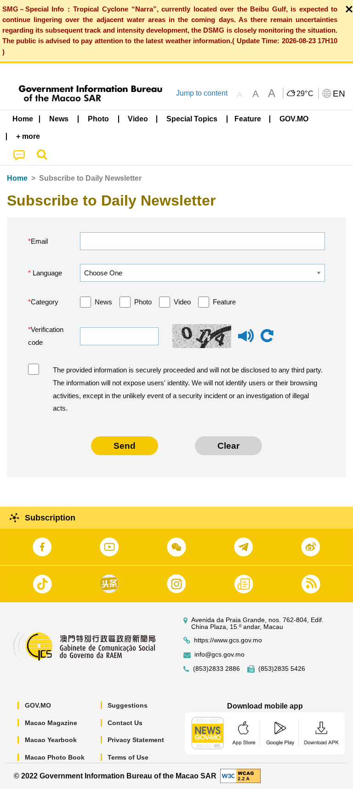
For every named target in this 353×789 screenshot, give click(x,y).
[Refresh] (267, 336)
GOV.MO (38, 705)
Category (44, 302)
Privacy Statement (136, 739)
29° (305, 93)
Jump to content (202, 93)
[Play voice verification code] (246, 340)
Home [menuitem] (22, 119)
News (103, 302)
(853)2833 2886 (216, 668)
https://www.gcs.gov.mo (228, 640)
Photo (143, 302)
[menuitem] (59, 119)
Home (17, 178)
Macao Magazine (51, 722)
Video (182, 302)
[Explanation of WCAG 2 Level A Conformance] (240, 775)
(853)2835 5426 (281, 668)
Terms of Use (128, 757)
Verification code (45, 336)
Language (46, 273)
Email (39, 241)
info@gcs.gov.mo (219, 654)
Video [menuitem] (138, 119)
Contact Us (125, 722)
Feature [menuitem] (247, 119)
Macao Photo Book (55, 757)
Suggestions (128, 705)
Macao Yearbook (51, 739)
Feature (224, 302)
